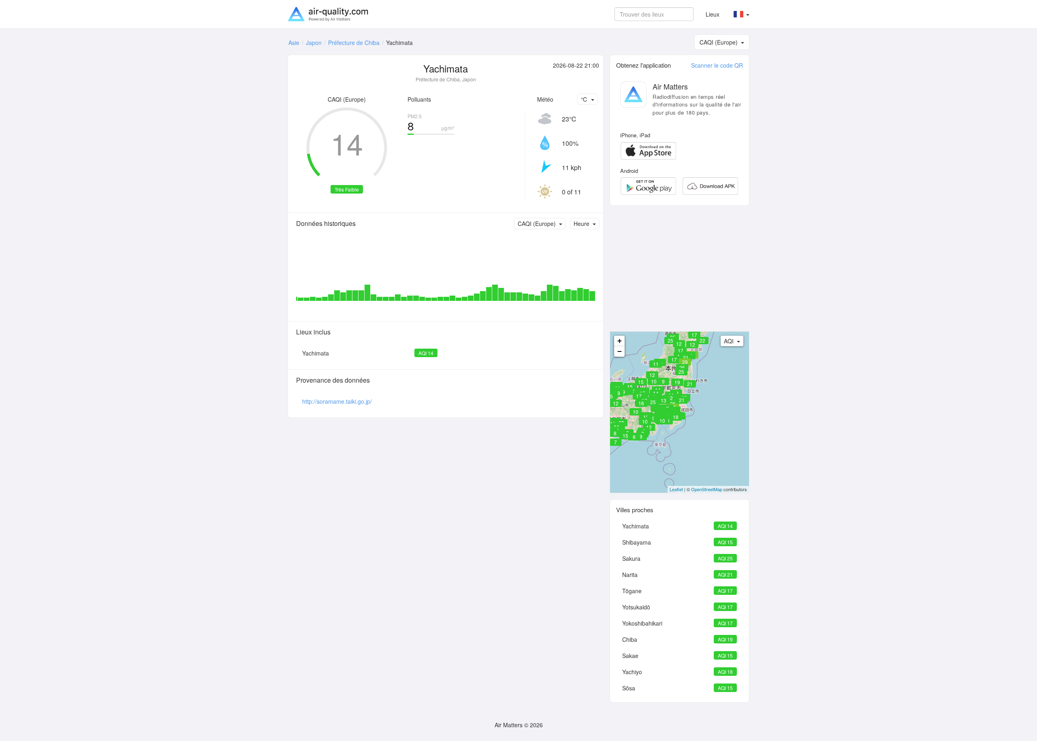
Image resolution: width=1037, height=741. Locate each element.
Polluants (419, 99)
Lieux (712, 14)
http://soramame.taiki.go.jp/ (337, 401)
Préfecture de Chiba (354, 42)
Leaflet (676, 489)
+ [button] (619, 340)
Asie (293, 42)
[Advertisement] (679, 268)
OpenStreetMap (706, 489)
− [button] (619, 351)
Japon (314, 42)
